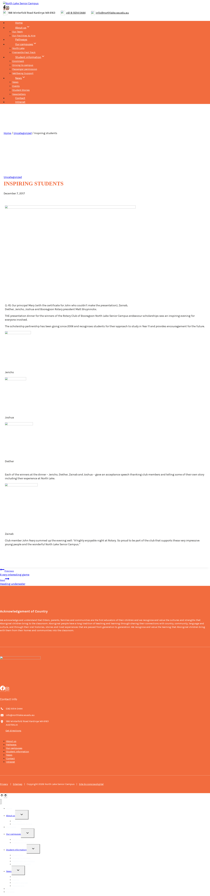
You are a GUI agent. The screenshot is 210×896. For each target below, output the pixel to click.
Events (16, 86)
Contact (20, 98)
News (15, 82)
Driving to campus (22, 65)
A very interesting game (14, 573)
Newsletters (19, 94)
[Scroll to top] (2, 795)
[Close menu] (1, 801)
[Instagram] (7, 689)
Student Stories (21, 90)
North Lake (18, 48)
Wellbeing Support (22, 73)
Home (19, 22)
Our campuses (14, 748)
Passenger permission (24, 69)
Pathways (21, 39)
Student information (17, 751)
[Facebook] (2, 689)
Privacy (4, 784)
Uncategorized (23, 133)
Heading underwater (12, 582)
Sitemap (17, 784)
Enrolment (18, 61)
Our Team (17, 31)
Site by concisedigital (91, 784)
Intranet (20, 102)
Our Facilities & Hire (23, 35)
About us (11, 741)
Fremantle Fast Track (24, 52)
